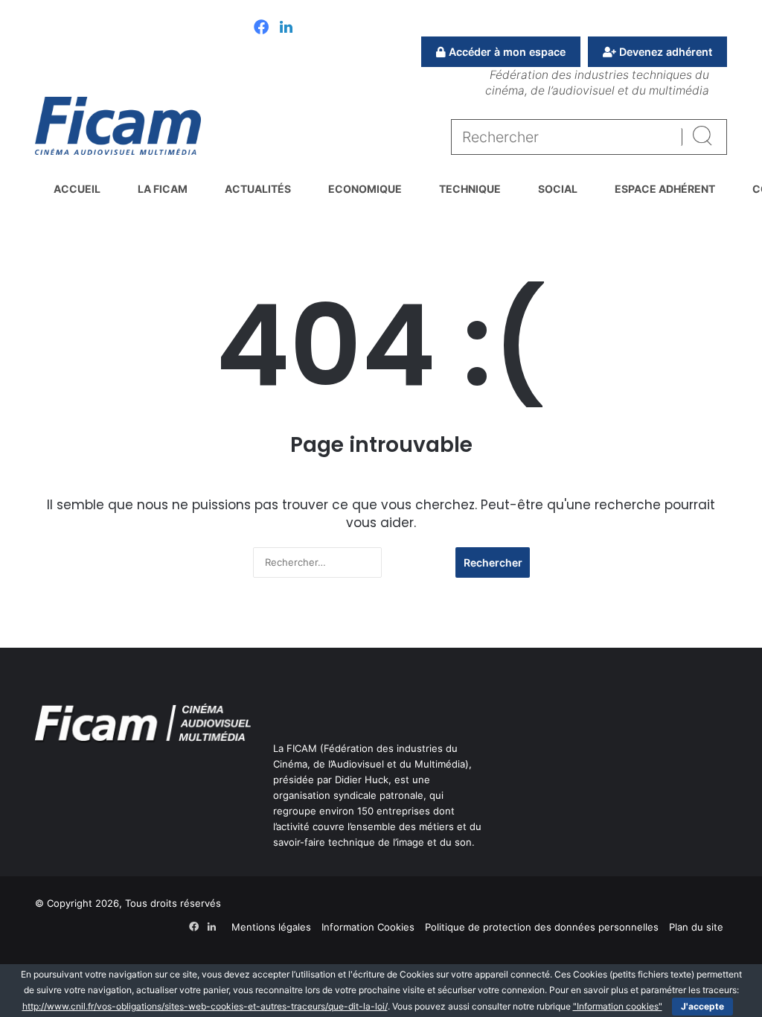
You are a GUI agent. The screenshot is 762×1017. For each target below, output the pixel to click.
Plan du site (696, 927)
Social (557, 188)
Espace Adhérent (665, 188)
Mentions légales (271, 927)
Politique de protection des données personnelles (542, 927)
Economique (365, 188)
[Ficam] (118, 126)
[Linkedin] (286, 28)
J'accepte (702, 1006)
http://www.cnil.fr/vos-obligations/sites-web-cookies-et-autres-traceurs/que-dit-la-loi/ (205, 1006)
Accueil (77, 188)
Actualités (258, 188)
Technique (470, 188)
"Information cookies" (617, 1006)
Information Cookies (367, 927)
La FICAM (163, 188)
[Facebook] (261, 28)
